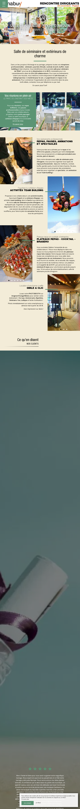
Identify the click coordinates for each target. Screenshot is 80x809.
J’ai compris (27, 803)
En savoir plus (18, 124)
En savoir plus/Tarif (40, 85)
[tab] (60, 329)
